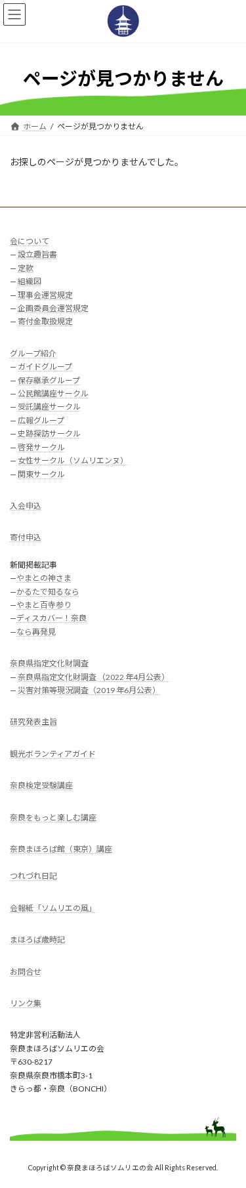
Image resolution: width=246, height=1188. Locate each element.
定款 (25, 268)
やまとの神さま (44, 578)
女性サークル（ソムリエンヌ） (73, 460)
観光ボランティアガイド (53, 754)
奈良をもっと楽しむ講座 (53, 817)
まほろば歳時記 (37, 939)
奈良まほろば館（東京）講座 (61, 849)
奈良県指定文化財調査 (49, 663)
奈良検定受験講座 (41, 785)
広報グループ (41, 420)
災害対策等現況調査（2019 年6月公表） (89, 690)
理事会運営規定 (45, 294)
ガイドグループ (45, 366)
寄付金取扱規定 (45, 321)
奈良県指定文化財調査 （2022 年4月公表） (93, 676)
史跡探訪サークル (49, 433)
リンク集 (25, 1003)
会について (29, 241)
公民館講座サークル (53, 393)
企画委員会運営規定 (53, 308)
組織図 (29, 281)
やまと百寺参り (44, 605)
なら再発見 (36, 632)
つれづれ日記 (33, 876)
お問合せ (25, 971)
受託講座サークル (49, 407)
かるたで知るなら (47, 591)
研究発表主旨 (33, 722)
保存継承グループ (49, 380)
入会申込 (25, 506)
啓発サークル (41, 447)
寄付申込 (25, 537)
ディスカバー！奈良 (51, 618)
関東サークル (41, 473)
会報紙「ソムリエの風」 (53, 908)
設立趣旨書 (37, 254)
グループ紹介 (33, 353)
